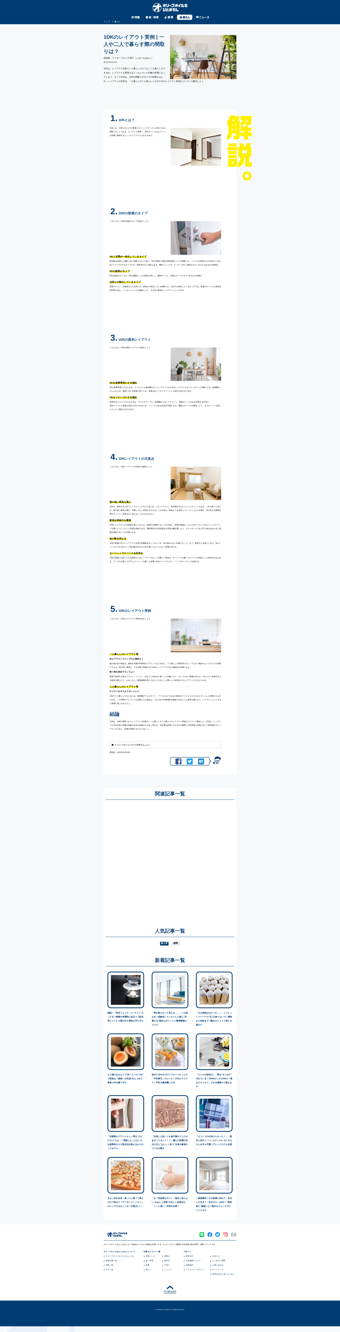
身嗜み (167, 1256)
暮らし (148, 1269)
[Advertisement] (144, 860)
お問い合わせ (217, 1265)
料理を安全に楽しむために (223, 1274)
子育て (167, 1265)
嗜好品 (167, 1260)
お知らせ (216, 1256)
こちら (147, 745)
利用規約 (189, 1265)
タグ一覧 (109, 1269)
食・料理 (149, 1260)
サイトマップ (217, 1269)
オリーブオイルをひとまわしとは (120, 1256)
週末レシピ (150, 1256)
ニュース (168, 1269)
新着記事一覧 (111, 1260)
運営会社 (189, 1256)
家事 (148, 1265)
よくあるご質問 (218, 1260)
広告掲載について (193, 1260)
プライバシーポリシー (195, 1269)
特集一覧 (109, 1265)
